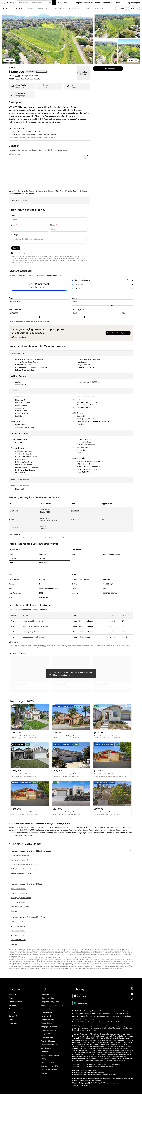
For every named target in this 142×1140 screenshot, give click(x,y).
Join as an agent (15, 1009)
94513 (39, 79)
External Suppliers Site (49, 1066)
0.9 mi (124, 637)
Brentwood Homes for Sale (20, 907)
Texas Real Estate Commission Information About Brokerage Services (96, 1064)
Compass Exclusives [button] (83, 3)
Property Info (42, 8)
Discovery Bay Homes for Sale (21, 898)
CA (19, 150)
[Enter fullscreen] (86, 156)
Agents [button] (117, 3)
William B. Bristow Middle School (35, 626)
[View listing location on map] (83, 73)
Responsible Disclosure (101, 1013)
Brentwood (42, 150)
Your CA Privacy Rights (85, 1019)
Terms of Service (115, 1011)
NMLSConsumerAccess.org (109, 1083)
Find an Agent (46, 1023)
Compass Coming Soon (50, 1002)
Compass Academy (48, 1030)
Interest (75, 298)
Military (43, 1059)
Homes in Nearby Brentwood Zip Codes (28, 917)
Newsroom (13, 1023)
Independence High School (33, 637)
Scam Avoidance (85, 1013)
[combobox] (34, 3)
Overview (18, 8)
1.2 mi (124, 621)
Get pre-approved (41, 72)
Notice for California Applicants (92, 1016)
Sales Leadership (15, 1002)
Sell (71, 3)
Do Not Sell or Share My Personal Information (90, 1011)
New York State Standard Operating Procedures (88, 1073)
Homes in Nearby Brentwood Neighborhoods (31, 851)
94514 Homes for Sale (18, 931)
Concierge (45, 995)
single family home (16, 835)
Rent (65, 3)
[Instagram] (132, 988)
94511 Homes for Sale (18, 935)
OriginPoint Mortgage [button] (35, 275)
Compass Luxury (47, 1019)
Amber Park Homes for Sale (20, 856)
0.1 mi (124, 626)
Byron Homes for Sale (18, 902)
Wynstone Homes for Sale (20, 860)
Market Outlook (47, 1009)
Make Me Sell (46, 1016)
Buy (59, 3)
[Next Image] (46, 717)
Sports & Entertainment (50, 1055)
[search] (54, 2)
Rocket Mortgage (54, 275)
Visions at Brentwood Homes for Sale (23, 864)
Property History (58, 8)
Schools (87, 8)
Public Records (74, 8)
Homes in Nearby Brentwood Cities (26, 884)
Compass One (46, 1012)
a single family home (37, 827)
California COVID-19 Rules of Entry (119, 1016)
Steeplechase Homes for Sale (21, 873)
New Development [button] (102, 3)
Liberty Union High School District (108, 830)
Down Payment (78, 310)
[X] (132, 998)
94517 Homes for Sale (18, 926)
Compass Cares (47, 1037)
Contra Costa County (29, 150)
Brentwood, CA (30, 79)
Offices (11, 1019)
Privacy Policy (23, 260)
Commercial (45, 1052)
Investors (12, 1005)
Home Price (13, 310)
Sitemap (44, 1073)
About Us (12, 995)
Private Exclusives (47, 998)
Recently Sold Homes (49, 1069)
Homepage (12, 150)
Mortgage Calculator (49, 1027)
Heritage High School (31, 632)
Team (11, 998)
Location (30, 8)
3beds (11, 76)
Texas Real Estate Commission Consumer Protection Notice (92, 1066)
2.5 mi (124, 632)
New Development (48, 1048)
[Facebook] (132, 993)
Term (11, 298)
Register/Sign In (133, 3)
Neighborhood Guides (49, 1044)
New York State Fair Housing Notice (84, 1070)
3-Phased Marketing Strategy (52, 1005)
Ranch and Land (47, 1062)
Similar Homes (100, 8)
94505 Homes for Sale (18, 940)
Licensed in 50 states (80, 1085)
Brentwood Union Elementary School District (76, 830)
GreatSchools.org (43, 645)
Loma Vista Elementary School (35, 621)
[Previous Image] (13, 717)
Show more (15, 878)
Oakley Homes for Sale (18, 889)
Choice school (84, 637)
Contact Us (13, 1016)
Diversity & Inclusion (48, 1041)
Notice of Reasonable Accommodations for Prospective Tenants (94, 1075)
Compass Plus (46, 1034)
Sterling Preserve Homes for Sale (22, 869)
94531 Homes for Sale (18, 922)
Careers (12, 1012)
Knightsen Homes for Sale (19, 893)
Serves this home (86, 621)
